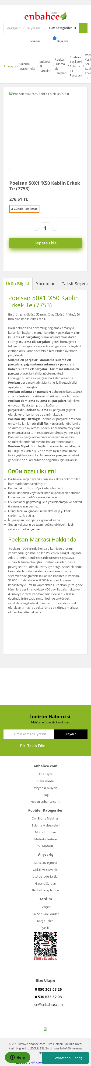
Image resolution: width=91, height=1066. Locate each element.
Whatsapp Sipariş (68, 1058)
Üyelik (44, 928)
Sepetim (63, 41)
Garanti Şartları (45, 883)
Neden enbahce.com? (46, 801)
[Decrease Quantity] (36, 228)
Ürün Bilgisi (17, 283)
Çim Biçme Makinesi (45, 818)
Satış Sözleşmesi (45, 863)
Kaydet (71, 734)
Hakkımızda (45, 781)
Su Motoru (45, 846)
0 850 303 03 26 (48, 989)
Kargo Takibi (45, 921)
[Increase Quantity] (54, 228)
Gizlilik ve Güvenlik (45, 870)
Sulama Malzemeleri (46, 825)
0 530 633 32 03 (48, 996)
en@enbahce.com (48, 1004)
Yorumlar (45, 283)
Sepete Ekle (46, 243)
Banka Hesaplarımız (45, 890)
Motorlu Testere (45, 839)
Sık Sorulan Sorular (45, 914)
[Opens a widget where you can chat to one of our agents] (17, 1058)
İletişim (46, 907)
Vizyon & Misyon (45, 788)
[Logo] (45, 15)
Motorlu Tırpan (45, 832)
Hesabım (35, 41)
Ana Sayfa (45, 774)
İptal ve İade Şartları (45, 876)
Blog (45, 795)
